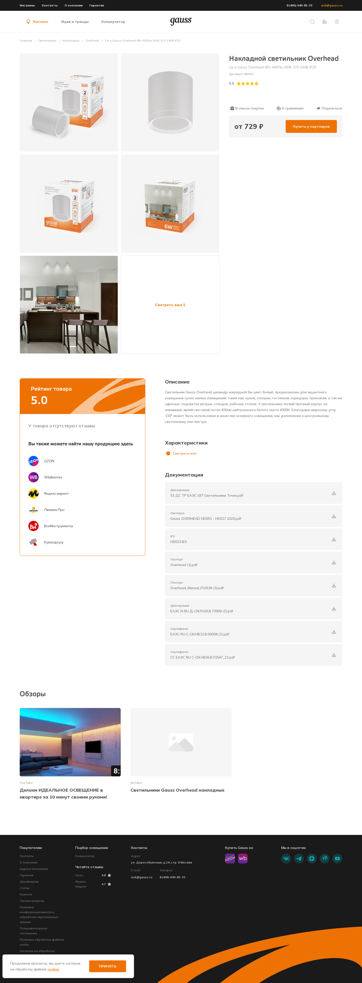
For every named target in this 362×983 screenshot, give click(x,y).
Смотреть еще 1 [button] (170, 305)
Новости (26, 894)
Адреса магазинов (34, 869)
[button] (312, 21)
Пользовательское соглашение (34, 930)
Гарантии (96, 5)
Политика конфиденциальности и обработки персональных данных (39, 914)
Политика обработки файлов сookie (42, 942)
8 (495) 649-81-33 (299, 5)
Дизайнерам (29, 881)
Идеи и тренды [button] (75, 21)
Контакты (50, 5)
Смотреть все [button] (184, 453)
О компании (73, 5)
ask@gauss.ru (331, 5)
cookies (53, 969)
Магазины (27, 5)
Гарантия (26, 875)
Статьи (24, 888)
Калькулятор (85, 856)
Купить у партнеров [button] (311, 126)
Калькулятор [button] (113, 21)
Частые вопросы (32, 901)
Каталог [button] (41, 21)
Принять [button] (107, 966)
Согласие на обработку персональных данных (37, 953)
